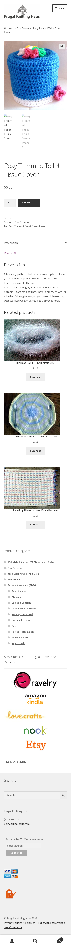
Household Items (21, 620)
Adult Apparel (19, 591)
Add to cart (29, 202)
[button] (62, 46)
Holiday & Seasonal (22, 614)
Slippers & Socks (21, 637)
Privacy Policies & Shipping (20, 923)
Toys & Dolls (18, 643)
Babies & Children (21, 602)
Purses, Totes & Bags (23, 631)
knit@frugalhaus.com (17, 824)
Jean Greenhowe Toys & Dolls (23, 573)
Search (35, 941)
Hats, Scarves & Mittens (25, 608)
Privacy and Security (15, 761)
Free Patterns (24, 28)
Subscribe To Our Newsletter (24, 839)
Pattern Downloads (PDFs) (22, 585)
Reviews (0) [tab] (10, 253)
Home (11, 28)
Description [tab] (11, 242)
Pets (14, 625)
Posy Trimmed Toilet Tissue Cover (27, 225)
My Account (12, 941)
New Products (15, 579)
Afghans (16, 596)
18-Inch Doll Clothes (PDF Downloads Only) (31, 562)
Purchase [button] (35, 377)
